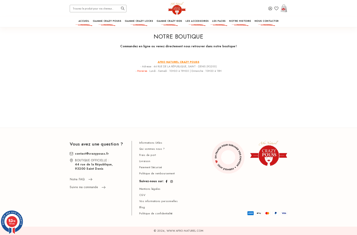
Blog (142, 207)
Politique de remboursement (157, 173)
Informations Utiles (150, 143)
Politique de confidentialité (156, 213)
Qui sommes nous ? (152, 149)
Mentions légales (149, 189)
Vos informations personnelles (158, 201)
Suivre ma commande (84, 187)
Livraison (144, 161)
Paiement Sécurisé (150, 167)
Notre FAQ (77, 179)
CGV (142, 195)
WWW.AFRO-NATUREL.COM (185, 231)
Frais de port (147, 155)
